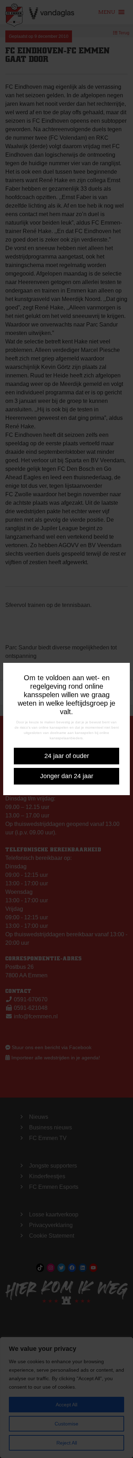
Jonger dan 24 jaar (66, 776)
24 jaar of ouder (66, 755)
